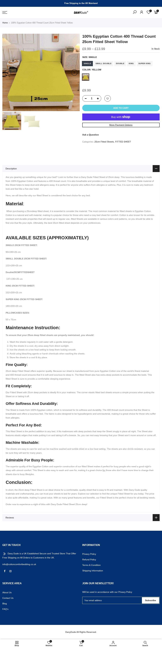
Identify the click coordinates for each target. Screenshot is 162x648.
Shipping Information (92, 570)
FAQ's (5, 609)
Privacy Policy (89, 554)
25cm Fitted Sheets (104, 141)
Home (5, 23)
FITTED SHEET (123, 141)
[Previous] (8, 72)
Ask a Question (90, 134)
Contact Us (7, 598)
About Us (7, 592)
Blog (4, 603)
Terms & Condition (91, 565)
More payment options (120, 125)
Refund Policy (89, 559)
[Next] (74, 72)
